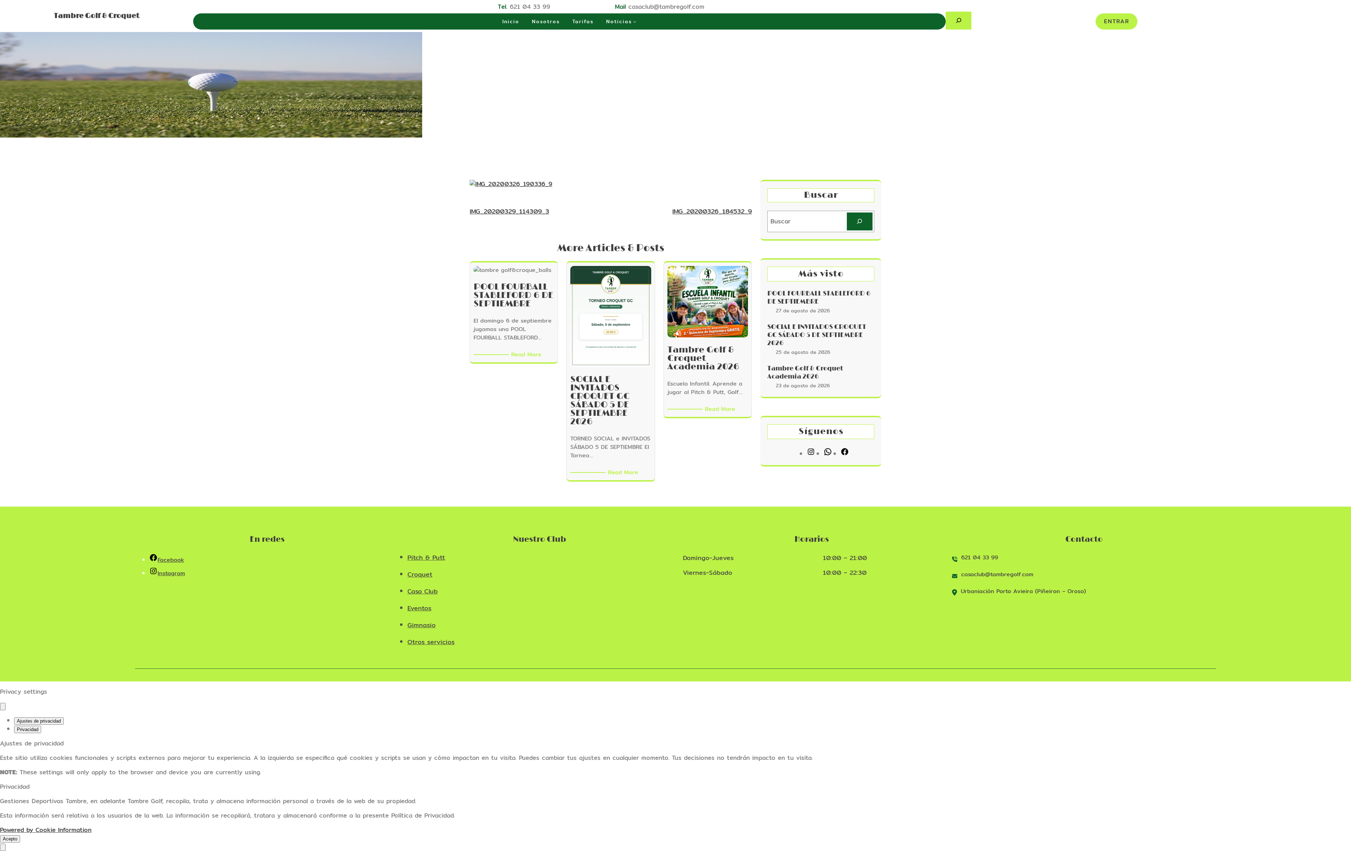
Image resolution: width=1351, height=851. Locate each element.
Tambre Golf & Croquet (96, 16)
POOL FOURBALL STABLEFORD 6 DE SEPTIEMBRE (818, 298)
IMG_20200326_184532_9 (712, 211)
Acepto (10, 839)
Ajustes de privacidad (39, 721)
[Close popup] (3, 706)
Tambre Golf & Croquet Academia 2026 (805, 373)
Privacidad (27, 729)
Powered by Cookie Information (45, 829)
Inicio (510, 21)
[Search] (860, 221)
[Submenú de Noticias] (634, 21)
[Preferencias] (3, 847)
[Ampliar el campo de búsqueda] (958, 21)
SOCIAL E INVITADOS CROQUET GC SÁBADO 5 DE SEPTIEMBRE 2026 (816, 335)
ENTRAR (1116, 21)
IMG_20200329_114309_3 (509, 211)
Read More (527, 354)
